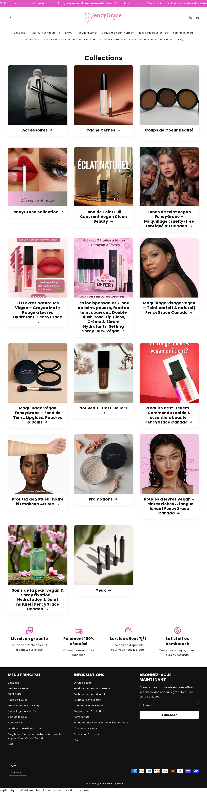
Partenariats (81, 717)
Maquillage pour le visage (24, 705)
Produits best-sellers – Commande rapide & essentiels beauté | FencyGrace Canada (169, 415)
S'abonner (169, 715)
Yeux (101, 590)
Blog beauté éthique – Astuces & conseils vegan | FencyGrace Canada (34, 736)
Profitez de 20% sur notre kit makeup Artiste (38, 501)
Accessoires (35, 130)
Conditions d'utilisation (88, 705)
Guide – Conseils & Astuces (25, 728)
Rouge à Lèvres (17, 700)
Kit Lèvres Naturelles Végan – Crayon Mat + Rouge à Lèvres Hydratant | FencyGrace (37, 310)
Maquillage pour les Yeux (24, 711)
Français (16, 772)
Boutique (13, 682)
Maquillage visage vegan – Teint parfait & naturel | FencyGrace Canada (169, 308)
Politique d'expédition (87, 700)
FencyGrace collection (35, 212)
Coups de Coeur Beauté (169, 130)
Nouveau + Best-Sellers (103, 408)
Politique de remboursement (92, 688)
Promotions (101, 499)
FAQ (10, 743)
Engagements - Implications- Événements (101, 722)
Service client (82, 682)
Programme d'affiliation (89, 711)
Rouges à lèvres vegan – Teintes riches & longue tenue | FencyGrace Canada (169, 506)
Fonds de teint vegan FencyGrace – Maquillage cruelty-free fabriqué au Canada (169, 219)
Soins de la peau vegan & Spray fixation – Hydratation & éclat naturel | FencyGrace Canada (38, 599)
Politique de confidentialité (91, 694)
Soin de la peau (18, 717)
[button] (11, 17)
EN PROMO (14, 694)
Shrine (120, 783)
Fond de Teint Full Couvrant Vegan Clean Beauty (103, 217)
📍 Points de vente (85, 728)
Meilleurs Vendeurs (20, 688)
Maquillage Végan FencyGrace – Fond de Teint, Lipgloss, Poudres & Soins (37, 415)
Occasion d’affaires (86, 734)
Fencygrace (98, 783)
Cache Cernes (101, 130)
